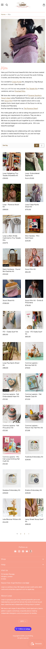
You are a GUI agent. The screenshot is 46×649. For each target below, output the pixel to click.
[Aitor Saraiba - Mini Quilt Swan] (34, 224)
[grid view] (36, 145)
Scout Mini (8, 101)
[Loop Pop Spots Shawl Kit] (12, 351)
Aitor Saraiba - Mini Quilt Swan (32, 237)
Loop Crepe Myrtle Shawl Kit (32, 206)
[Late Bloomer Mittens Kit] (12, 507)
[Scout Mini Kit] (34, 257)
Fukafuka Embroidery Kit (34, 457)
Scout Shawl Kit (8, 300)
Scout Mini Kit (30, 269)
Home (3, 14)
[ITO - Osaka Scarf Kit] (12, 320)
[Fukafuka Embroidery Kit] (34, 445)
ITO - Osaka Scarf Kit (10, 332)
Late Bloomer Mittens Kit (12, 519)
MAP (27, 583)
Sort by (5, 145)
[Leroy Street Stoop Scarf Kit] (34, 507)
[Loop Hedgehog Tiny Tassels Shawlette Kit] (12, 161)
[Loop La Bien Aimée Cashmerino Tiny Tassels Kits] (12, 224)
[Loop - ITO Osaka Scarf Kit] (34, 320)
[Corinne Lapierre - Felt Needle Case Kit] (34, 382)
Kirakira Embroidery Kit (33, 490)
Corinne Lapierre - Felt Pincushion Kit (11, 426)
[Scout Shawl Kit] (12, 289)
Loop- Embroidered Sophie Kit (32, 174)
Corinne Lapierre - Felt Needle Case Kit (33, 395)
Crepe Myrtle (17, 82)
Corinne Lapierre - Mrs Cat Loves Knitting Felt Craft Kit (11, 459)
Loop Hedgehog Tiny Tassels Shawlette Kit (10, 174)
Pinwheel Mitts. (20, 91)
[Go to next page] (28, 534)
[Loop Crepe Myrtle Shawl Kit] (34, 193)
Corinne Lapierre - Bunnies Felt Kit (31, 364)
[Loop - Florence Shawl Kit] (12, 193)
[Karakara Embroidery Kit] (12, 478)
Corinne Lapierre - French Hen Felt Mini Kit (34, 426)
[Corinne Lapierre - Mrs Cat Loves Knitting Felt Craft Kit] (12, 445)
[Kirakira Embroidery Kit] (34, 478)
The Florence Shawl (31, 108)
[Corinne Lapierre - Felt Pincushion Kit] (12, 414)
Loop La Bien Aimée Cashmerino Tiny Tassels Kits (12, 238)
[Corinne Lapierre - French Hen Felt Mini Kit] (34, 414)
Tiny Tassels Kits (32, 89)
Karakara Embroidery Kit (11, 490)
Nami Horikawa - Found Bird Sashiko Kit (11, 270)
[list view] (41, 145)
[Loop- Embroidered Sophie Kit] (34, 161)
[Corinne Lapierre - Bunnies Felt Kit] (34, 351)
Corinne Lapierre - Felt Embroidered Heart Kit (11, 395)
